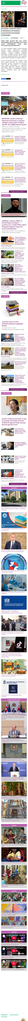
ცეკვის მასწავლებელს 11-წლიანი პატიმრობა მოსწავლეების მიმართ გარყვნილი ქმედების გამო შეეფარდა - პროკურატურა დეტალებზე (13, 508)
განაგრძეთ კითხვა (5, 74)
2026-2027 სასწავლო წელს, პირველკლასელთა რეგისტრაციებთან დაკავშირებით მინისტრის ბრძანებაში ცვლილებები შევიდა (12, 740)
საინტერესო (4, 8)
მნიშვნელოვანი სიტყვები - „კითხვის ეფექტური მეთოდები (12, 969)
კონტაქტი (4, 1015)
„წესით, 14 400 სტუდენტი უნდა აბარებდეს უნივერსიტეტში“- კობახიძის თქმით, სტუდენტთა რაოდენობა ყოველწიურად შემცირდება (13, 717)
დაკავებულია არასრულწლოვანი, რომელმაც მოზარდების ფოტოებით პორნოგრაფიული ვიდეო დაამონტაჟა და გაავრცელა (12, 633)
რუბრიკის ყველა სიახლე (17, 191)
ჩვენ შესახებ (14, 1015)
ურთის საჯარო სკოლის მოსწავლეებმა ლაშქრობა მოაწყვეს (13, 902)
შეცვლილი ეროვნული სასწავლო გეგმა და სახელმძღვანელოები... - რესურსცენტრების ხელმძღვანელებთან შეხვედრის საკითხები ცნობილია (12, 612)
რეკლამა (4, 1017)
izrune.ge (14, 825)
